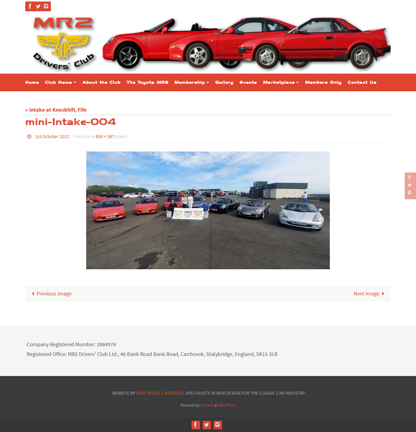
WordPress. (227, 405)
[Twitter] (38, 6)
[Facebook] (30, 6)
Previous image (54, 293)
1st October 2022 (52, 136)
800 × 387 (105, 136)
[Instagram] (46, 6)
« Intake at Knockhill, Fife (55, 109)
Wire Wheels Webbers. (160, 393)
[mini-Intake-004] (208, 210)
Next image (366, 293)
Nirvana (206, 405)
